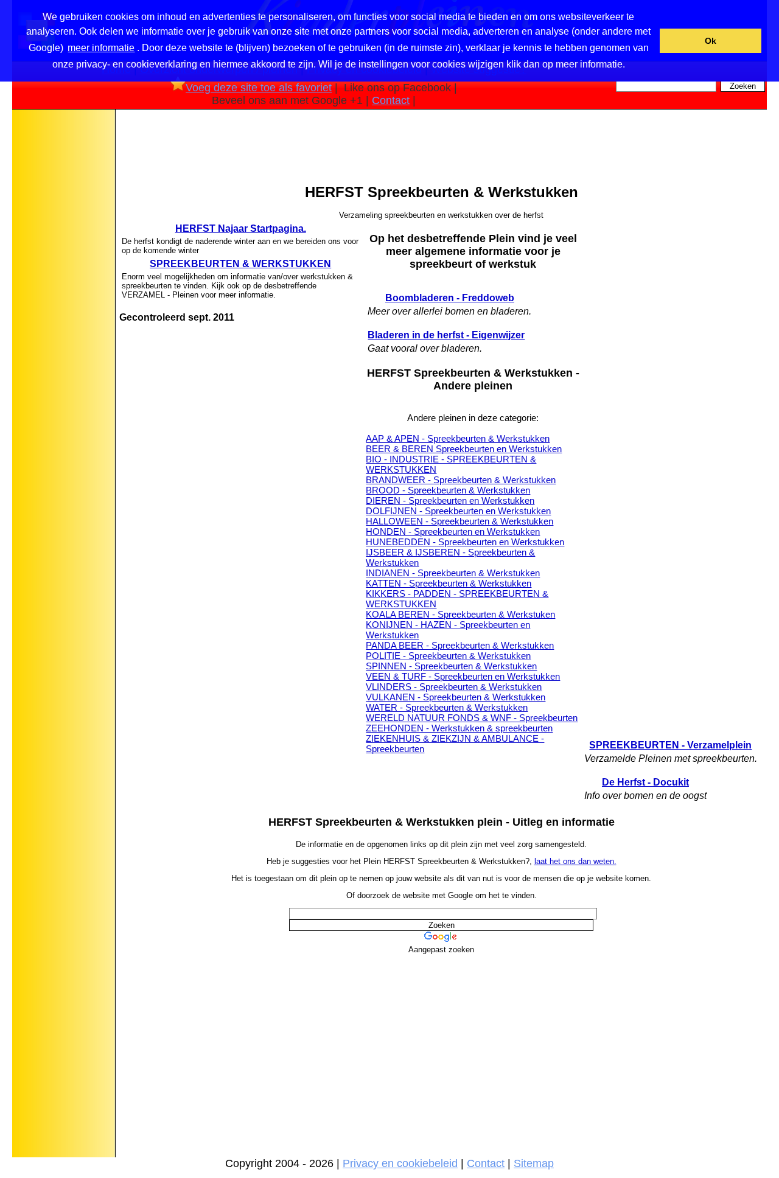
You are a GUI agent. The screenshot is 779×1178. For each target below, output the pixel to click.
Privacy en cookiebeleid (400, 1163)
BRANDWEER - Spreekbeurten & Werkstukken (461, 480)
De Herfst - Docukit (645, 782)
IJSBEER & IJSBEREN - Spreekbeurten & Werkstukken (450, 557)
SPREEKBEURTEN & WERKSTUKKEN (240, 264)
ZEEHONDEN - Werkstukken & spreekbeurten (459, 728)
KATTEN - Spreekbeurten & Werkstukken (448, 583)
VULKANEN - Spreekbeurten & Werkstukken (455, 697)
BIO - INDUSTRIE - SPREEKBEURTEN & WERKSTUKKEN (451, 464)
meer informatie (101, 48)
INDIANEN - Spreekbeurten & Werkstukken (453, 573)
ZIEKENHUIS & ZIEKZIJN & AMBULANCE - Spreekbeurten (455, 743)
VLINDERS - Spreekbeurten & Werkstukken (454, 686)
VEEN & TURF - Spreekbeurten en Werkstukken (463, 676)
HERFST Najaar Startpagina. (240, 228)
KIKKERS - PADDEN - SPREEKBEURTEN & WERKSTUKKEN (457, 598)
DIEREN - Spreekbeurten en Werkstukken (450, 500)
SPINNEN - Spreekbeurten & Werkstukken (451, 666)
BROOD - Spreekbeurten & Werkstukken (448, 490)
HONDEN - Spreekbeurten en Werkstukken (453, 531)
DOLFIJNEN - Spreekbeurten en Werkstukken (458, 511)
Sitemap (534, 1163)
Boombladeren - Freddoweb (449, 298)
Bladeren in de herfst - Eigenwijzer (446, 335)
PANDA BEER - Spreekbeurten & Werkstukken (460, 645)
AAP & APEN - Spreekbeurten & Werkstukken (458, 438)
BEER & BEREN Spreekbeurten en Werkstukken (464, 449)
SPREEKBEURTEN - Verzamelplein (670, 745)
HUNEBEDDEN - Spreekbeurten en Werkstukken (465, 542)
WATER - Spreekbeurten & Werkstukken (447, 707)
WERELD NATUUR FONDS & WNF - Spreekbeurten (472, 718)
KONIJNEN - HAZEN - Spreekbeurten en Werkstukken (448, 629)
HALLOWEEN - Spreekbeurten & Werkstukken (459, 521)
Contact (391, 100)
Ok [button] (710, 41)
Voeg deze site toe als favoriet (259, 88)
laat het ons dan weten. (575, 861)
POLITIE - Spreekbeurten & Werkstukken (448, 655)
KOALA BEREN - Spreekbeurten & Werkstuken (460, 614)
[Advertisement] (62, 303)
